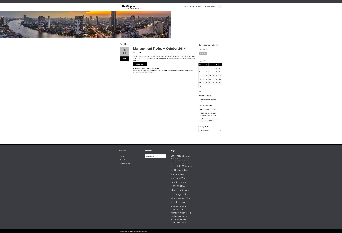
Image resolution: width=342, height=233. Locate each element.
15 (216, 75)
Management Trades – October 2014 (159, 49)
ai (189, 156)
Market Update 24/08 (206, 105)
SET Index (173, 70)
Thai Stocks (140, 72)
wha (188, 223)
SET (169, 70)
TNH (153, 72)
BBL (139, 70)
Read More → (140, 64)
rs (160, 70)
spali (191, 166)
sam (163, 70)
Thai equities (187, 70)
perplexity (180, 163)
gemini (172, 160)
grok (176, 160)
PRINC (158, 70)
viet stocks (182, 222)
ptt (184, 163)
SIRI (188, 166)
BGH (142, 70)
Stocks (157, 68)
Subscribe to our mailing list (208, 45)
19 (206, 79)
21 (213, 79)
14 (213, 75)
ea (188, 158)
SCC (190, 163)
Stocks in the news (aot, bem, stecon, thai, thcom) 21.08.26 (208, 114)
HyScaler (146, 231)
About (192, 6)
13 (210, 75)
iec (147, 70)
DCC (144, 70)
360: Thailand (177, 156)
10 (200, 75)
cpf (186, 158)
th (182, 70)
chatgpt (180, 158)
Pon (140, 52)
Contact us (199, 6)
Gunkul (181, 160)
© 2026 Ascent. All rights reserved (129, 231)
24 (200, 83)
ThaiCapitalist (130, 6)
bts (177, 158)
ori (177, 163)
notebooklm (174, 163)
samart (166, 70)
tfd (181, 70)
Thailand (146, 72)
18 (203, 79)
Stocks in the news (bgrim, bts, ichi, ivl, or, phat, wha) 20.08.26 (209, 120)
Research (144, 68)
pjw (155, 70)
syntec (178, 70)
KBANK (184, 160)
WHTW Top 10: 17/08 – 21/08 (208, 109)
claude (184, 158)
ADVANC (186, 156)
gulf (178, 160)
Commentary (138, 68)
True (180, 203)
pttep (186, 163)
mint (187, 160)
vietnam (182, 206)
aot (172, 158)
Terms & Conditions (210, 6)
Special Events (150, 68)
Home (186, 6)
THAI (172, 170)
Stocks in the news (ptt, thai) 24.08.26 (208, 100)
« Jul (199, 91)
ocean (152, 70)
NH (149, 70)
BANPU (174, 158)
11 (203, 75)
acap (136, 70)
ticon (150, 72)
